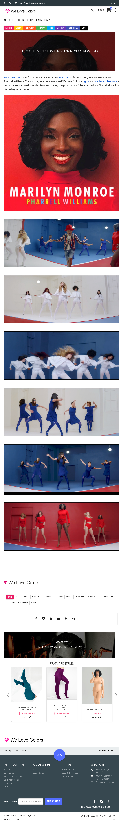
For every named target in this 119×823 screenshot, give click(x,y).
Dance (26, 597)
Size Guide (8, 769)
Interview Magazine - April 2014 (61, 647)
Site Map (8, 751)
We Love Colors (13, 77)
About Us (101, 751)
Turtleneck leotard (18, 603)
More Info (26, 717)
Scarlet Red (108, 597)
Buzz (110, 751)
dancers (36, 597)
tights (86, 81)
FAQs (6, 786)
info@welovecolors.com (32, 3)
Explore (8, 28)
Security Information (70, 773)
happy (60, 597)
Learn (18, 28)
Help (16, 751)
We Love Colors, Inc (24, 816)
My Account (38, 769)
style (10, 597)
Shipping (8, 783)
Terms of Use (67, 776)
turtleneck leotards (106, 81)
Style (84, 28)
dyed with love (88, 816)
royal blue (93, 597)
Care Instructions (11, 780)
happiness (49, 597)
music (69, 597)
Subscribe (10, 801)
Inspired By (73, 28)
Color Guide (9, 773)
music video (65, 77)
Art (17, 597)
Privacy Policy (68, 769)
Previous (7, 695)
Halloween (29, 28)
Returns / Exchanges (13, 776)
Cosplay (60, 28)
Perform (41, 28)
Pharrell (79, 597)
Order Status (38, 773)
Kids (51, 28)
